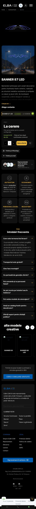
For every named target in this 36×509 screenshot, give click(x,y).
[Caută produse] (21, 6)
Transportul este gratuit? (13, 262)
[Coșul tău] (32, 499)
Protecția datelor (24, 439)
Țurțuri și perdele (25, 416)
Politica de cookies (25, 442)
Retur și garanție (8, 501)
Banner (6, 419)
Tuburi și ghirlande (25, 422)
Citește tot (5, 103)
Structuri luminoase (10, 416)
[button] (31, 5)
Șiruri (5, 425)
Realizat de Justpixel (18, 478)
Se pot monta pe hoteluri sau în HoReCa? (15, 291)
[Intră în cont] (26, 6)
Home (3, 9)
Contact (18, 504)
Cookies (30, 501)
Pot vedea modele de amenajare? (16, 299)
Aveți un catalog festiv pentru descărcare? (14, 307)
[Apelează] (18, 507)
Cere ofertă (21, 143)
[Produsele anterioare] (27, 327)
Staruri (6, 422)
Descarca (6, 445)
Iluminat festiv (12, 9)
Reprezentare (7, 442)
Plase (20, 419)
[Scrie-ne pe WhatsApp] (4, 499)
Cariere (5, 448)
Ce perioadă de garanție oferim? (16, 275)
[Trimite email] (7, 507)
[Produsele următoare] (32, 327)
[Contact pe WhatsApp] (29, 507)
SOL (20, 445)
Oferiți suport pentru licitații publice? (14, 315)
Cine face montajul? (11, 269)
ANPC (21, 448)
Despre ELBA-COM (9, 439)
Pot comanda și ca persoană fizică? (14, 282)
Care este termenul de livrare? (15, 239)
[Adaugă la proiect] (30, 143)
